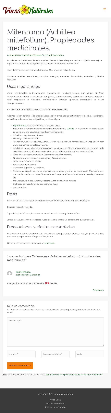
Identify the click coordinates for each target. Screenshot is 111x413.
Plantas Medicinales (31, 55)
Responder (98, 290)
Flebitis (70, 128)
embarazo (49, 243)
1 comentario (13, 55)
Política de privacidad (55, 407)
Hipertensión (19, 125)
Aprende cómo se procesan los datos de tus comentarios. (74, 374)
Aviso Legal (55, 400)
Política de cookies (55, 403)
